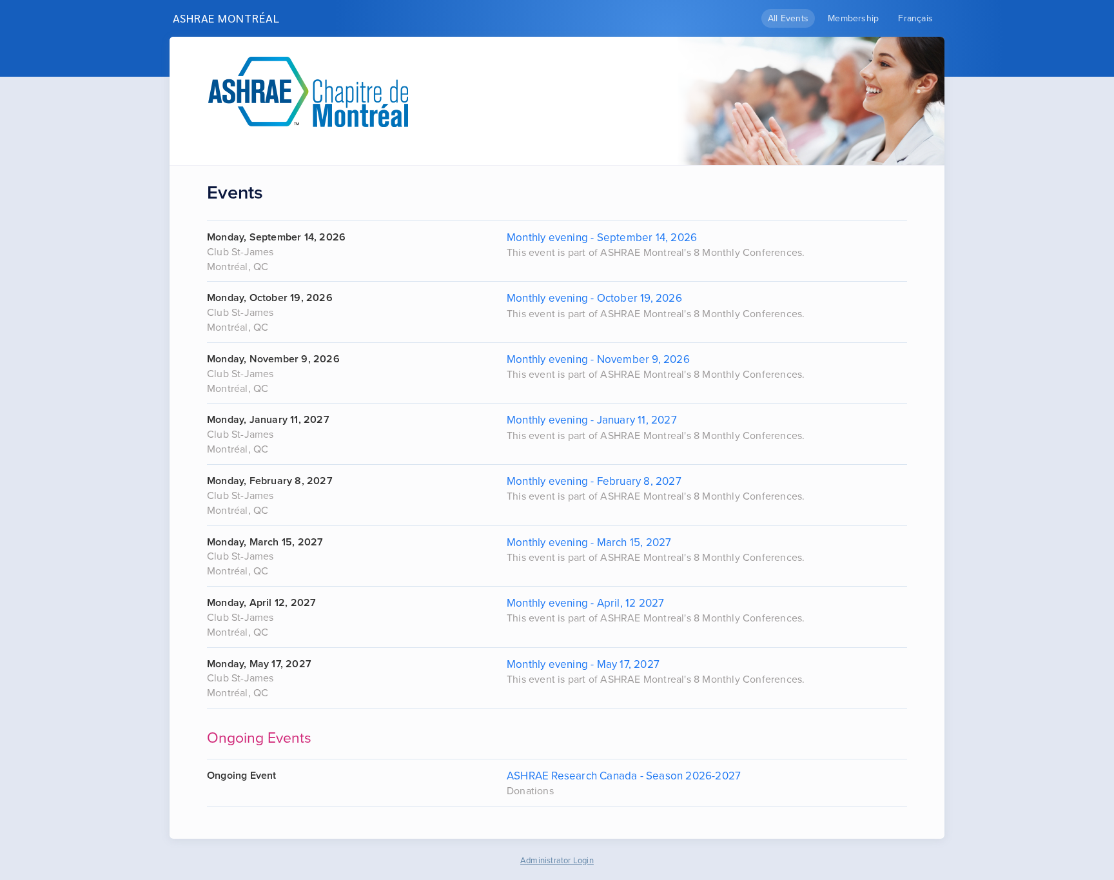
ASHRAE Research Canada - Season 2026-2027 (624, 776)
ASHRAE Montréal (226, 17)
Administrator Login (557, 861)
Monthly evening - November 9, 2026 (598, 359)
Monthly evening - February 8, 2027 (594, 481)
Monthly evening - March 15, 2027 (589, 542)
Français (915, 18)
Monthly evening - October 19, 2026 (594, 298)
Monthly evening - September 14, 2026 (602, 237)
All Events (788, 18)
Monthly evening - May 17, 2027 (583, 664)
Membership (853, 18)
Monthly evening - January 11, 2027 (592, 420)
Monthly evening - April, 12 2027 (585, 603)
